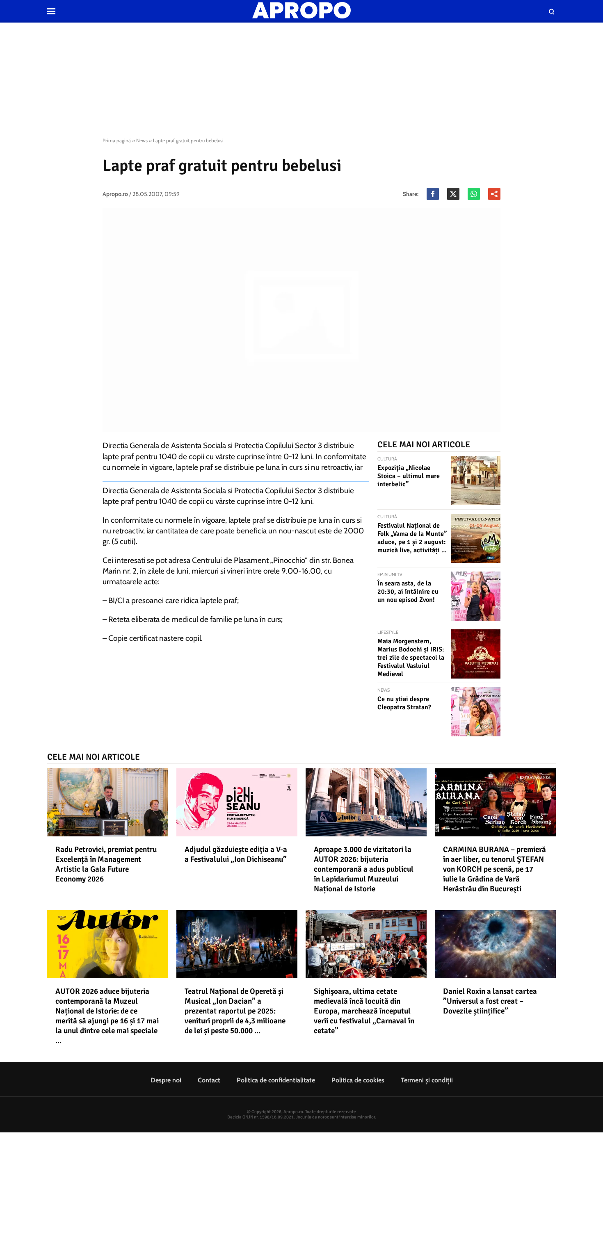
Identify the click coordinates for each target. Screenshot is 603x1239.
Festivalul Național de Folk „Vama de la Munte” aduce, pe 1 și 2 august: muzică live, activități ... (412, 538)
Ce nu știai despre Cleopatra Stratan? (404, 703)
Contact (209, 1080)
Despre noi (166, 1080)
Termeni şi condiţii (427, 1080)
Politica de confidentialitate (276, 1080)
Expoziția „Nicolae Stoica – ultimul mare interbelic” (408, 476)
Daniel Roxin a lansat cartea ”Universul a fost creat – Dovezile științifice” (490, 1001)
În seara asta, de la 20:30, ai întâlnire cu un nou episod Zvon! (408, 591)
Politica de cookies (357, 1080)
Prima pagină (117, 140)
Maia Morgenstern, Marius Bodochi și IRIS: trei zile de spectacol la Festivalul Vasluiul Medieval (410, 657)
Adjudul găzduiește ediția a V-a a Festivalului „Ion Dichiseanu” (236, 854)
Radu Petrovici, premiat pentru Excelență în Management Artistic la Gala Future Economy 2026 (106, 864)
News (142, 140)
